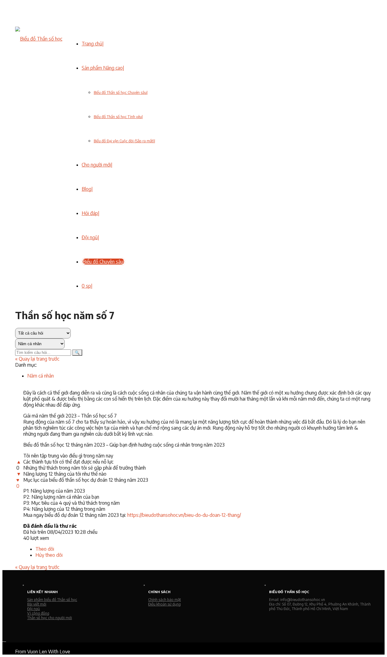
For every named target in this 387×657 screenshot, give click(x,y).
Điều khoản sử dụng (164, 604)
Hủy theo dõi (49, 555)
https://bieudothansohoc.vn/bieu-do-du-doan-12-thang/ (184, 515)
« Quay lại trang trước (37, 359)
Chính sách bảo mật (164, 599)
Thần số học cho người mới (49, 618)
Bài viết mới (36, 604)
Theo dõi (44, 549)
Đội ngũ (33, 608)
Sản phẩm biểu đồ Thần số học (52, 599)
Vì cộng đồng (38, 613)
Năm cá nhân (40, 376)
